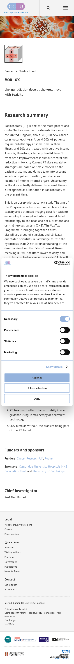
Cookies (8, 529)
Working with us (12, 552)
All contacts (10, 589)
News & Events (12, 571)
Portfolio (9, 557)
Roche (49, 458)
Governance (10, 561)
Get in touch (10, 584)
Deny (37, 398)
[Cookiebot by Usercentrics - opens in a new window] (54, 263)
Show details (54, 366)
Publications (10, 566)
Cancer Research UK (30, 458)
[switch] (65, 330)
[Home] (16, 8)
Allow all (37, 377)
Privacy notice (11, 534)
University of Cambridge (49, 471)
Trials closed (27, 71)
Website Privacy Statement (18, 524)
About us (9, 547)
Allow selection (37, 388)
